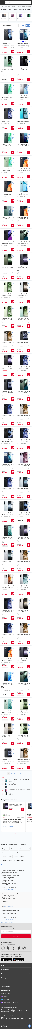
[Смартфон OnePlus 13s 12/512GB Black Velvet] (8, 360)
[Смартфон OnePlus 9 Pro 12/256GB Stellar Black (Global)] (24, 211)
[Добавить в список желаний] (13, 35)
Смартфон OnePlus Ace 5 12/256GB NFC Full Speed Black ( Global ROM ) (7, 44)
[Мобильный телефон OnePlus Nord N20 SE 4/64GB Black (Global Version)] (24, 138)
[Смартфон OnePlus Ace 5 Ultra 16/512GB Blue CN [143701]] (8, 506)
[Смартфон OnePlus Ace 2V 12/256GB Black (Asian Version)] (8, 530)
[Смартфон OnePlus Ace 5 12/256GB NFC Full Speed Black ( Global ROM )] (8, 34)
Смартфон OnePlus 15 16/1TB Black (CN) (8, 635)
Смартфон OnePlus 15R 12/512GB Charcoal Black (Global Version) (8, 120)
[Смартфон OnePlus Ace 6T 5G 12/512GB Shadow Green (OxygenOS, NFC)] (24, 728)
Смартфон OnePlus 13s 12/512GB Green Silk (7, 266)
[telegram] (13, 948)
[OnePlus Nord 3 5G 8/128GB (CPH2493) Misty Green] (8, 61)
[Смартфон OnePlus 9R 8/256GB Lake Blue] (24, 186)
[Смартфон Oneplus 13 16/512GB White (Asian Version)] (8, 579)
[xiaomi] (2, 1018)
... (17, 774)
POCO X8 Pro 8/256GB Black (16, 787)
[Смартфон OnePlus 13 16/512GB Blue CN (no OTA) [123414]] (24, 34)
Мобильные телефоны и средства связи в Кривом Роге (18, 6)
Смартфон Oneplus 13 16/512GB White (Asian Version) (8, 586)
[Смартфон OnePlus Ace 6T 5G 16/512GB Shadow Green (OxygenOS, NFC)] (24, 704)
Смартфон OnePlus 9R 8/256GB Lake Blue (23, 193)
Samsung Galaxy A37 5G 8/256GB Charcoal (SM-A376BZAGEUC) (19, 790)
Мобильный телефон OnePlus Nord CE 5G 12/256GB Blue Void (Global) (23, 120)
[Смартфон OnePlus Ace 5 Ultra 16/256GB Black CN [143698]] (24, 530)
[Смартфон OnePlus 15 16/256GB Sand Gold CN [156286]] (24, 628)
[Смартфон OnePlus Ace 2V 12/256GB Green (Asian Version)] (8, 704)
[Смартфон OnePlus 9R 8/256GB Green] (8, 162)
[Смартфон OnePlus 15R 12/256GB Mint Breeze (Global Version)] (8, 287)
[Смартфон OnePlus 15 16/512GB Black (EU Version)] (8, 409)
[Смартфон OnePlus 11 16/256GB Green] (24, 676)
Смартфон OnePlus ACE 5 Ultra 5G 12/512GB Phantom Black (22, 659)
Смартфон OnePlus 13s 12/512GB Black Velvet (7, 367)
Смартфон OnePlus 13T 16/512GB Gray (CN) (7, 562)
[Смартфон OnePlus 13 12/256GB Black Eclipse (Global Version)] (24, 506)
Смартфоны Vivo (6, 852)
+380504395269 (8, 889)
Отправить (6, 2)
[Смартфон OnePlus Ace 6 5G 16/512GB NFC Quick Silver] (24, 579)
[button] (23, 25)
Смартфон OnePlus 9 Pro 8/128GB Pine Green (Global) (7, 96)
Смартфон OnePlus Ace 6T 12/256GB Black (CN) (23, 343)
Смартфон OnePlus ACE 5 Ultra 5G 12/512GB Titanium (7, 736)
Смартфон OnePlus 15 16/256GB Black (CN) (23, 367)
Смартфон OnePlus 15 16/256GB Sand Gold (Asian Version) (8, 343)
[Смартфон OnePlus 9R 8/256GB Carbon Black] (24, 162)
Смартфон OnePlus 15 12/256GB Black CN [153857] (8, 489)
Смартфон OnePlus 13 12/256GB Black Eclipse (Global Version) (23, 513)
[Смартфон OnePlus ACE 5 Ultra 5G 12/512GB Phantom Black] (24, 652)
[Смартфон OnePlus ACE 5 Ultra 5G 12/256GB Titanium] (24, 603)
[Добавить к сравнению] (13, 31)
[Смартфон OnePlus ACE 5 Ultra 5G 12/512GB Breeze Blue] (24, 482)
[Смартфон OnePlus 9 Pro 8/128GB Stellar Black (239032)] (8, 652)
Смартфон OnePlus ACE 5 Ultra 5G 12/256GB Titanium (22, 611)
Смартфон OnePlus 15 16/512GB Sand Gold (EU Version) (23, 562)
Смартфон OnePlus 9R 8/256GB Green (8, 169)
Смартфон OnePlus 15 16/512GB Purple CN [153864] (23, 465)
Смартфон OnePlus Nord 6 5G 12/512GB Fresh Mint (23, 318)
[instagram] (8, 948)
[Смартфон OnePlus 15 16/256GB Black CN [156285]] (8, 603)
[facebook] (3, 948)
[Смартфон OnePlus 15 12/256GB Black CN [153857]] (8, 482)
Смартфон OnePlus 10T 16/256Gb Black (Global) (22, 68)
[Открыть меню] (2, 2)
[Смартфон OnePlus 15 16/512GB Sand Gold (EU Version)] (24, 555)
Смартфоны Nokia (7, 860)
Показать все (5, 865)
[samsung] (14, 1018)
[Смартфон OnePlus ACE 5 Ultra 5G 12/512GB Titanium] (8, 728)
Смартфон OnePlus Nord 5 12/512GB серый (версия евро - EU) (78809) (23, 266)
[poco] (23, 1018)
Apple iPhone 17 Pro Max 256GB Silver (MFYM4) (18, 793)
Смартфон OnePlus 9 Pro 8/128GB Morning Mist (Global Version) (23, 96)
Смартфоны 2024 (19, 856)
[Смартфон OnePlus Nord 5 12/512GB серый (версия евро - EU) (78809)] (24, 259)
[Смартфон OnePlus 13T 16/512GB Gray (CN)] (8, 555)
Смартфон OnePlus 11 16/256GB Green (23, 684)
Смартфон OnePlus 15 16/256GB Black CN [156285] (8, 611)
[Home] (2, 6)
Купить (12, 51)
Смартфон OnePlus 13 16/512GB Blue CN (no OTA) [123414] (23, 44)
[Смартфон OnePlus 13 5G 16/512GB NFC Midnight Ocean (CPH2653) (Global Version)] (8, 457)
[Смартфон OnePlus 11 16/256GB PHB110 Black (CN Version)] (8, 235)
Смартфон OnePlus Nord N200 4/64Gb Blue (8, 684)
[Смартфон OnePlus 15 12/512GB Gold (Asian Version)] (24, 753)
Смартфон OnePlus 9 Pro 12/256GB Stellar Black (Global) (23, 218)
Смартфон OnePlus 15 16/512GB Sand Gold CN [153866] (23, 416)
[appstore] (6, 959)
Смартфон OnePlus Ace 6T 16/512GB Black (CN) (8, 760)
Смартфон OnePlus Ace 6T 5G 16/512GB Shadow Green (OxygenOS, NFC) (23, 711)
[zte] (29, 1018)
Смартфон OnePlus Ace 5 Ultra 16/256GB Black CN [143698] (23, 538)
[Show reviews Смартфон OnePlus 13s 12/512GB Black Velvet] (6, 806)
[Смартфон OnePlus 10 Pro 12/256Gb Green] (8, 211)
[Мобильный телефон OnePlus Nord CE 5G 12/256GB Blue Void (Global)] (24, 113)
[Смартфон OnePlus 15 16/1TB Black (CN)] (8, 628)
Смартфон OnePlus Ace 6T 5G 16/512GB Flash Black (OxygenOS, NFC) (7, 391)
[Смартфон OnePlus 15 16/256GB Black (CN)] (24, 360)
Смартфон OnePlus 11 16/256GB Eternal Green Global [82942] (23, 391)
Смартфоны (5, 849)
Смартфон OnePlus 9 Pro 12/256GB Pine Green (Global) (7, 145)
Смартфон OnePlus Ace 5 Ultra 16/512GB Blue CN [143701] (7, 513)
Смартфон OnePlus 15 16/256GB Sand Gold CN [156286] (23, 635)
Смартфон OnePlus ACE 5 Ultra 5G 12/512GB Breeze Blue (23, 489)
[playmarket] (18, 959)
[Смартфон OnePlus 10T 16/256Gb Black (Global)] (24, 61)
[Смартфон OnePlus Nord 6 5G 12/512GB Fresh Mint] (24, 311)
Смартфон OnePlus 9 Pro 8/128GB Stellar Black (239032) (7, 659)
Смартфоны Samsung (20, 852)
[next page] (23, 773)
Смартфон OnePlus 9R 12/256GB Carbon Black (8, 193)
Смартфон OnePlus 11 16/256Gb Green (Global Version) (23, 242)
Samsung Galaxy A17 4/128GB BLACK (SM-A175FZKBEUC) (19, 784)
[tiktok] (24, 948)
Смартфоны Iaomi (25, 849)
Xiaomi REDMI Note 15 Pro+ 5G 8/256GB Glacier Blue (19, 780)
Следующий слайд (29, 816)
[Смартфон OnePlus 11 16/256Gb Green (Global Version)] (24, 235)
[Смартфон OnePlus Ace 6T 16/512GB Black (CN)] (8, 753)
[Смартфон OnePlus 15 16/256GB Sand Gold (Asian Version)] (8, 336)
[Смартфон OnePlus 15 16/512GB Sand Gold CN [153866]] (24, 409)
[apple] (7, 1018)
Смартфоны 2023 (7, 856)
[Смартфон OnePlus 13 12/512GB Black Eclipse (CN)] (8, 433)
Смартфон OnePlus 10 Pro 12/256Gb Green (8, 218)
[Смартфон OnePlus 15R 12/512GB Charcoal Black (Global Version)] (8, 113)
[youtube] (18, 948)
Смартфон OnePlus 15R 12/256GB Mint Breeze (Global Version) (8, 294)
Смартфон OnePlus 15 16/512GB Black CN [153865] (23, 440)
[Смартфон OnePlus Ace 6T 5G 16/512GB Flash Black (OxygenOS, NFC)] (8, 384)
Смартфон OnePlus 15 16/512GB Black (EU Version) (8, 416)
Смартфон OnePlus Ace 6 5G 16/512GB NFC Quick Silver (22, 586)
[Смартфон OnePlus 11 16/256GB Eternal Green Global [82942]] (24, 384)
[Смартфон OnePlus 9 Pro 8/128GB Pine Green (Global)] (8, 89)
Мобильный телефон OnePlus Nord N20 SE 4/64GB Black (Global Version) (23, 145)
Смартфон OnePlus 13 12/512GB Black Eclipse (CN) (8, 440)
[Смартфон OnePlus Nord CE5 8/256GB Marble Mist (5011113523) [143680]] (24, 287)
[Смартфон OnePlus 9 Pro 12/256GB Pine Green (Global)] (8, 138)
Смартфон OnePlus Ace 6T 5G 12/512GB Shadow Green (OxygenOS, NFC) (23, 736)
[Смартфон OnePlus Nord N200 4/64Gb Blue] (8, 676)
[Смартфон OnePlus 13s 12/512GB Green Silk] (8, 259)
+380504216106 (8, 920)
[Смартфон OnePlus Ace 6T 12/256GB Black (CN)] (24, 336)
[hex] (23, 41)
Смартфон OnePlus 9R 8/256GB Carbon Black (23, 169)
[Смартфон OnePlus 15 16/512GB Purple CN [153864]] (24, 457)
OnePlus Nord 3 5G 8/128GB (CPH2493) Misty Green (7, 68)
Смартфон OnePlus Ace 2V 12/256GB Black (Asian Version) (8, 538)
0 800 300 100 (5, 994)
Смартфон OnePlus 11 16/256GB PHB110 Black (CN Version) (8, 242)
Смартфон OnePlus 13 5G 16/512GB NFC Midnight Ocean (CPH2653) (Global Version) (8, 465)
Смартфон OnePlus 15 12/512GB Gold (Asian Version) (23, 760)
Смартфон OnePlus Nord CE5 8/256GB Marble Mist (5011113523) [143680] (23, 294)
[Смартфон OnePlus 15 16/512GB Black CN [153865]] (24, 433)
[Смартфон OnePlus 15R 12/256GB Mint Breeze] (8, 311)
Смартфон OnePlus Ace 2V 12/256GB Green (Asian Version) (7, 711)
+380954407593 (8, 906)
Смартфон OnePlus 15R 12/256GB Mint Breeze (7, 318)
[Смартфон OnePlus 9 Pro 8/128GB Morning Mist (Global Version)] (24, 89)
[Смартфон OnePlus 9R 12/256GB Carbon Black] (8, 186)
